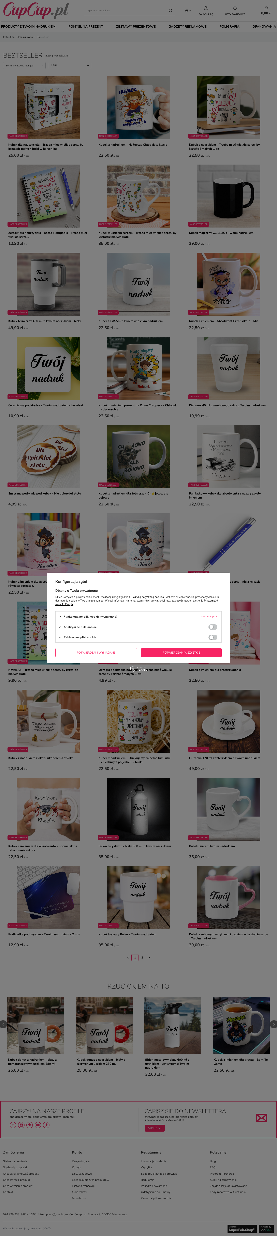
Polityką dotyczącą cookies (147, 596)
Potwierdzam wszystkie (181, 652)
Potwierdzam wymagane (96, 652)
